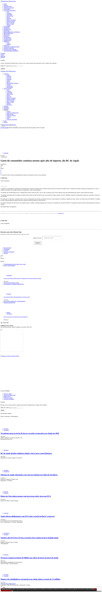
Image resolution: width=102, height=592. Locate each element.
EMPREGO (6, 41)
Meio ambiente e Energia (12, 83)
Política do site (10, 114)
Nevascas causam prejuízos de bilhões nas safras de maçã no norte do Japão (29, 558)
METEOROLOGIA (8, 33)
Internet (8, 82)
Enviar (2, 410)
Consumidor (6, 249)
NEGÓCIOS (7, 34)
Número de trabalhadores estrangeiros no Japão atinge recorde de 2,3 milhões (30, 579)
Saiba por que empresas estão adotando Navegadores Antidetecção (16, 316)
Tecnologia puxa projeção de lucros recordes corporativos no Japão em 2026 (30, 433)
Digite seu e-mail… (38, 238)
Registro (6, 5)
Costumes (9, 13)
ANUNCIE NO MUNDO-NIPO (11, 46)
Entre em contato (8, 393)
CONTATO (6, 45)
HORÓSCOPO (7, 29)
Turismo (8, 25)
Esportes (9, 84)
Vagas (8, 42)
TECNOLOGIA (7, 38)
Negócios (9, 77)
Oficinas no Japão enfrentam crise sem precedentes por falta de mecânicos (29, 475)
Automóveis (9, 86)
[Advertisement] (51, 139)
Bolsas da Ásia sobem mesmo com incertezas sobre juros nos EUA (26, 496)
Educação (9, 18)
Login (5, 3)
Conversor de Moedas (12, 119)
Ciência (8, 80)
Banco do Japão (7, 247)
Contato (8, 111)
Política (8, 75)
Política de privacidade (6, 590)
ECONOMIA (7, 26)
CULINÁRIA (7, 9)
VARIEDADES (7, 40)
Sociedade (9, 79)
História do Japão (11, 21)
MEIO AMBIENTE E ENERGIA (12, 32)
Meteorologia (10, 87)
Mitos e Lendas (10, 24)
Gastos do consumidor (9, 251)
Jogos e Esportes (10, 22)
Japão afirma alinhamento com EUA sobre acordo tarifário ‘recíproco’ (28, 516)
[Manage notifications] (4, 588)
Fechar (96, 589)
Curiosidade (9, 14)
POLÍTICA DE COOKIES (10, 49)
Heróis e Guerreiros (11, 20)
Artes (8, 11)
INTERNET (7, 30)
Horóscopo (9, 104)
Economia (9, 76)
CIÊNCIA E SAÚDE (9, 7)
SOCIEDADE (7, 37)
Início (2, 127)
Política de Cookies (11, 115)
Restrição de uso (61, 213)
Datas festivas (10, 16)
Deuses (8, 17)
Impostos (6, 253)
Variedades (9, 275)
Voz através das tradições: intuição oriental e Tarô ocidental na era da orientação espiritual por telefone (22, 278)
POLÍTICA (6, 36)
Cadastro (9, 44)
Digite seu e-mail (5, 65)
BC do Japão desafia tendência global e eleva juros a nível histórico (26, 453)
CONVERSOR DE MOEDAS (11, 50)
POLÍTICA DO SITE (9, 48)
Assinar (2, 68)
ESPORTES (6, 28)
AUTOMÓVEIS (8, 6)
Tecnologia (9, 313)
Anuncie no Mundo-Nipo (13, 112)
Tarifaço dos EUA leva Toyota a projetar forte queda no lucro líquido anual (29, 538)
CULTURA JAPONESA (10, 10)
